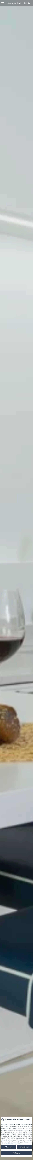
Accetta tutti (24, 1147)
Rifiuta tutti (8, 1147)
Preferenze (16, 1153)
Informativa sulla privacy (13, 1144)
